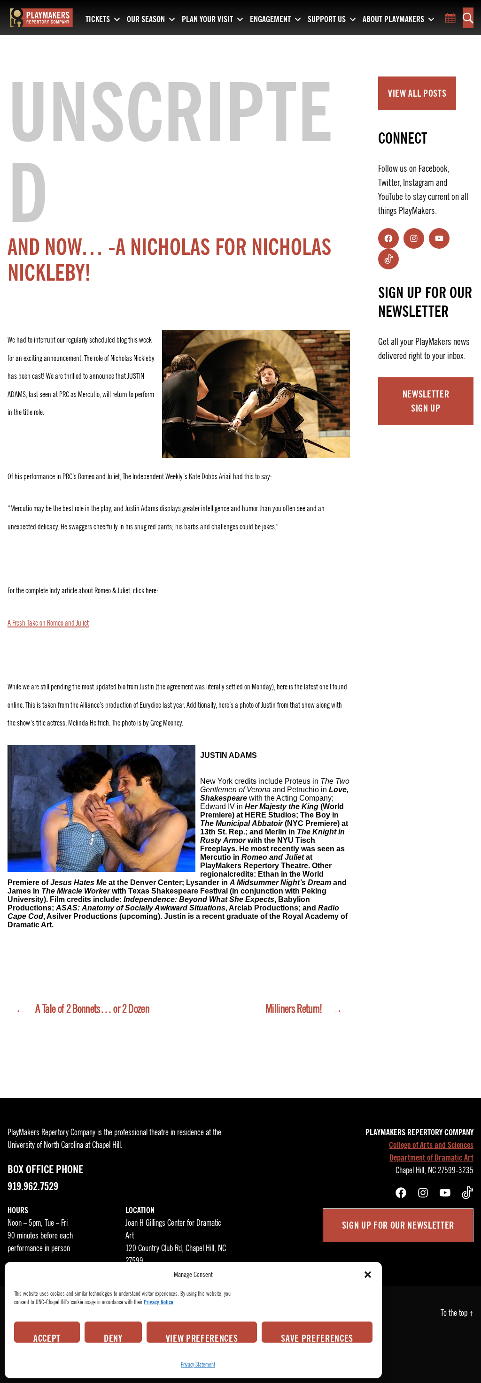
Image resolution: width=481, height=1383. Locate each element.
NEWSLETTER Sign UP (426, 401)
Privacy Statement (198, 1364)
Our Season (146, 20)
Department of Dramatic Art (431, 1157)
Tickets (97, 20)
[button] (367, 1274)
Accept (47, 1337)
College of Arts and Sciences (431, 1145)
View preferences (202, 1337)
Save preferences (317, 1337)
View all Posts (417, 93)
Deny (113, 1337)
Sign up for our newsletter (398, 1225)
